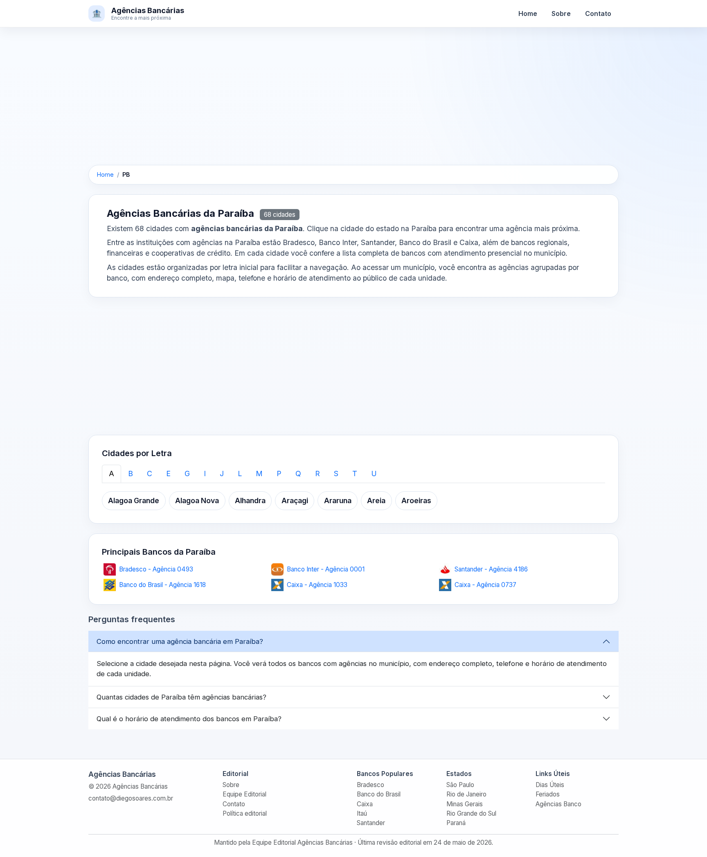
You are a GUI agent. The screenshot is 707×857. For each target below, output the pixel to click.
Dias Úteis (550, 785)
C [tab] (149, 473)
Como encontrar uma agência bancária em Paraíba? (180, 641)
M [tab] (259, 473)
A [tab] (111, 473)
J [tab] (222, 473)
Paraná (456, 823)
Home (527, 13)
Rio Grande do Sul (471, 813)
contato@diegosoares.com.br (130, 798)
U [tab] (374, 473)
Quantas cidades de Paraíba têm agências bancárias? (181, 697)
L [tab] (240, 473)
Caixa (365, 804)
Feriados (548, 794)
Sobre (561, 13)
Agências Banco (558, 804)
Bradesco (370, 785)
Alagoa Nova (197, 500)
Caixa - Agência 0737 (485, 585)
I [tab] (205, 473)
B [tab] (130, 473)
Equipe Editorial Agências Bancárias (302, 842)
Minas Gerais (464, 804)
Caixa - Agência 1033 (317, 585)
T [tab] (354, 473)
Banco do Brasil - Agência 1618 (162, 585)
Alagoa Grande (133, 500)
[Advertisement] (353, 104)
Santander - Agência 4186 (491, 569)
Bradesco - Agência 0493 (156, 569)
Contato (598, 13)
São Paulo (460, 785)
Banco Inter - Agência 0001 (326, 569)
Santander (371, 823)
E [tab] (168, 473)
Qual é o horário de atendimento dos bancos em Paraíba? (189, 719)
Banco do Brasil (379, 794)
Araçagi (294, 500)
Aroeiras (416, 500)
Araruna (337, 500)
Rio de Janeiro (466, 794)
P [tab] (279, 473)
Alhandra (250, 500)
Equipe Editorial (244, 794)
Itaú (362, 813)
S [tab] (336, 473)
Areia (376, 500)
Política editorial (245, 813)
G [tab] (187, 473)
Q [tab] (298, 473)
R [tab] (317, 473)
